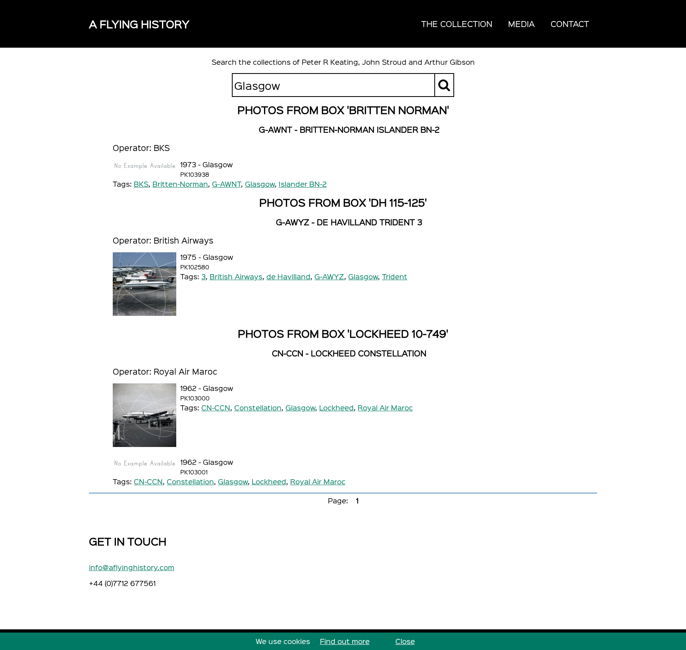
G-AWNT (226, 184)
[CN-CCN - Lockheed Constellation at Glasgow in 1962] (144, 415)
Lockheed (336, 407)
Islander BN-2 (303, 184)
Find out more (345, 641)
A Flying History (139, 23)
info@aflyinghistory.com (131, 567)
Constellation (257, 407)
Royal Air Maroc (385, 407)
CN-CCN (215, 407)
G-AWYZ (329, 276)
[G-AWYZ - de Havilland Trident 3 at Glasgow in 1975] (144, 284)
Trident (394, 276)
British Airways (236, 276)
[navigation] (505, 24)
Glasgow (260, 184)
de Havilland (288, 276)
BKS (141, 184)
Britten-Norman (180, 184)
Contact (570, 23)
